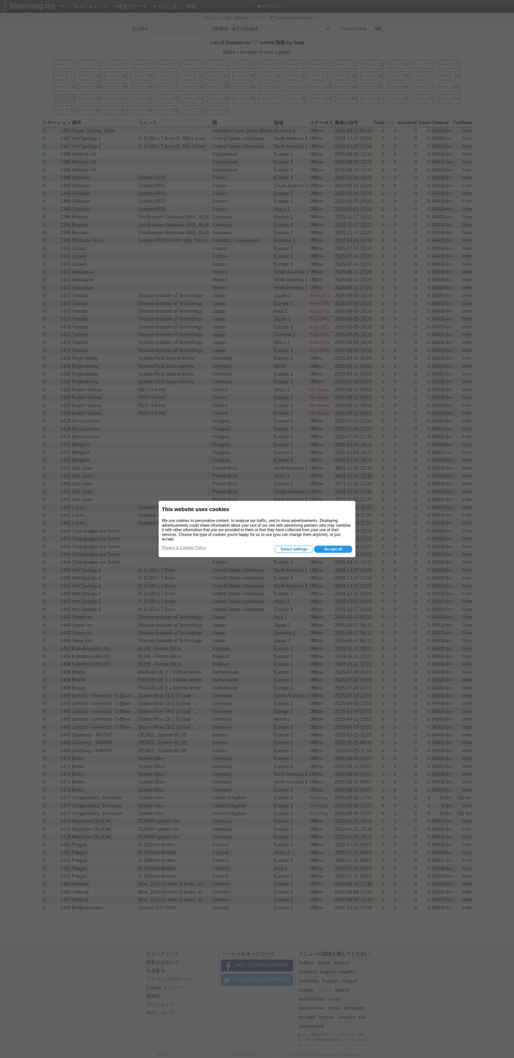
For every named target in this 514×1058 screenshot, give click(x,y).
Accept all (333, 549)
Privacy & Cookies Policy (184, 547)
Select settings (294, 549)
